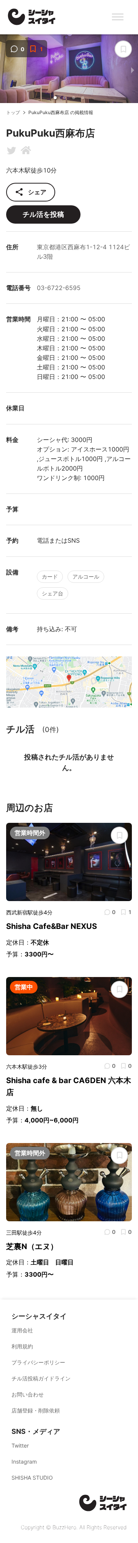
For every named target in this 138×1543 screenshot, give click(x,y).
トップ (13, 112)
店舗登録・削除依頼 (36, 1410)
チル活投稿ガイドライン (41, 1378)
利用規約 (22, 1346)
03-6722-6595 (58, 288)
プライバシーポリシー (38, 1362)
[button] (55, 97)
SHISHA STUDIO (32, 1477)
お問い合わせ (28, 1394)
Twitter (20, 1445)
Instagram (24, 1461)
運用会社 (22, 1330)
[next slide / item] (132, 69)
